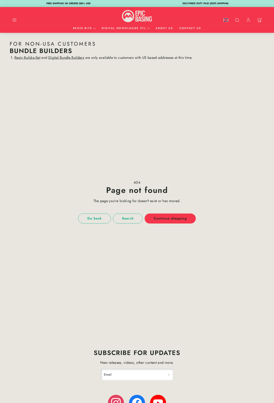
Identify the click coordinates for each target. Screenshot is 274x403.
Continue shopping (170, 218)
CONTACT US (190, 28)
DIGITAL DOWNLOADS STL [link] (124, 28)
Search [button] (128, 218)
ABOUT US (164, 28)
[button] (14, 20)
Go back (94, 218)
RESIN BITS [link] (82, 28)
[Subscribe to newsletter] (168, 374)
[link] (248, 20)
